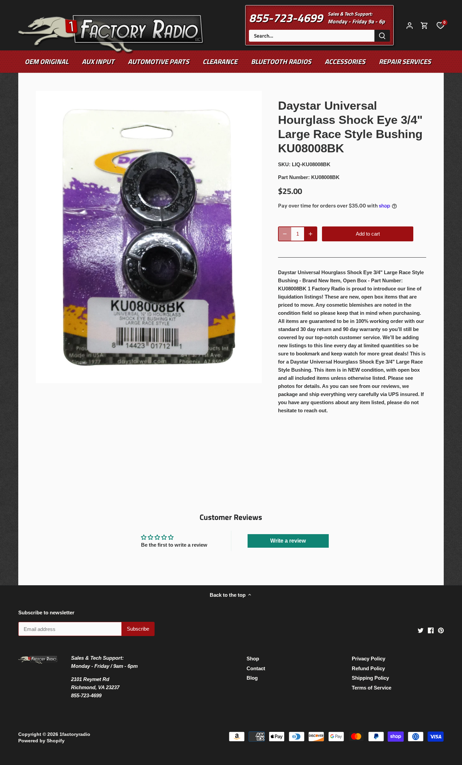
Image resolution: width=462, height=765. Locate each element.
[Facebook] (431, 630)
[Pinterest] (441, 630)
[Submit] (382, 36)
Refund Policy (368, 668)
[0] (440, 25)
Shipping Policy (370, 678)
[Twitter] (420, 630)
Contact (256, 668)
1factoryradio (75, 734)
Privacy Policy (368, 658)
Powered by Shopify (41, 740)
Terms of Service (371, 688)
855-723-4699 (286, 17)
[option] (149, 237)
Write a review (288, 541)
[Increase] (310, 234)
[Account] (409, 25)
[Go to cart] (424, 25)
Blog (252, 678)
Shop (253, 658)
